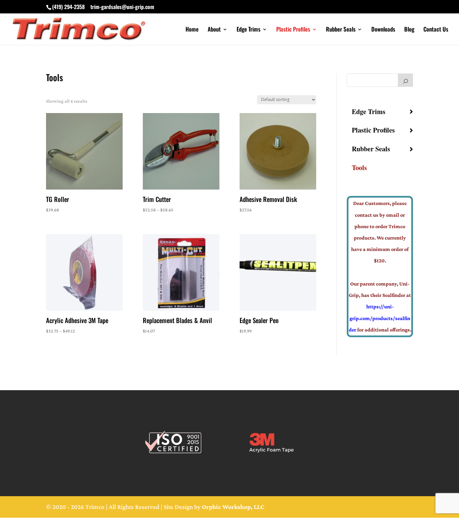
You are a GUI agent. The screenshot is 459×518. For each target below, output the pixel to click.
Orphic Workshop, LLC (233, 506)
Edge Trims (248, 30)
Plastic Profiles (293, 30)
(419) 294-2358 (68, 7)
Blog (409, 30)
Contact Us (435, 30)
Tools (359, 167)
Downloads (383, 30)
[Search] (405, 80)
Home (192, 30)
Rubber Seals (341, 30)
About (214, 30)
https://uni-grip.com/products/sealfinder (380, 318)
